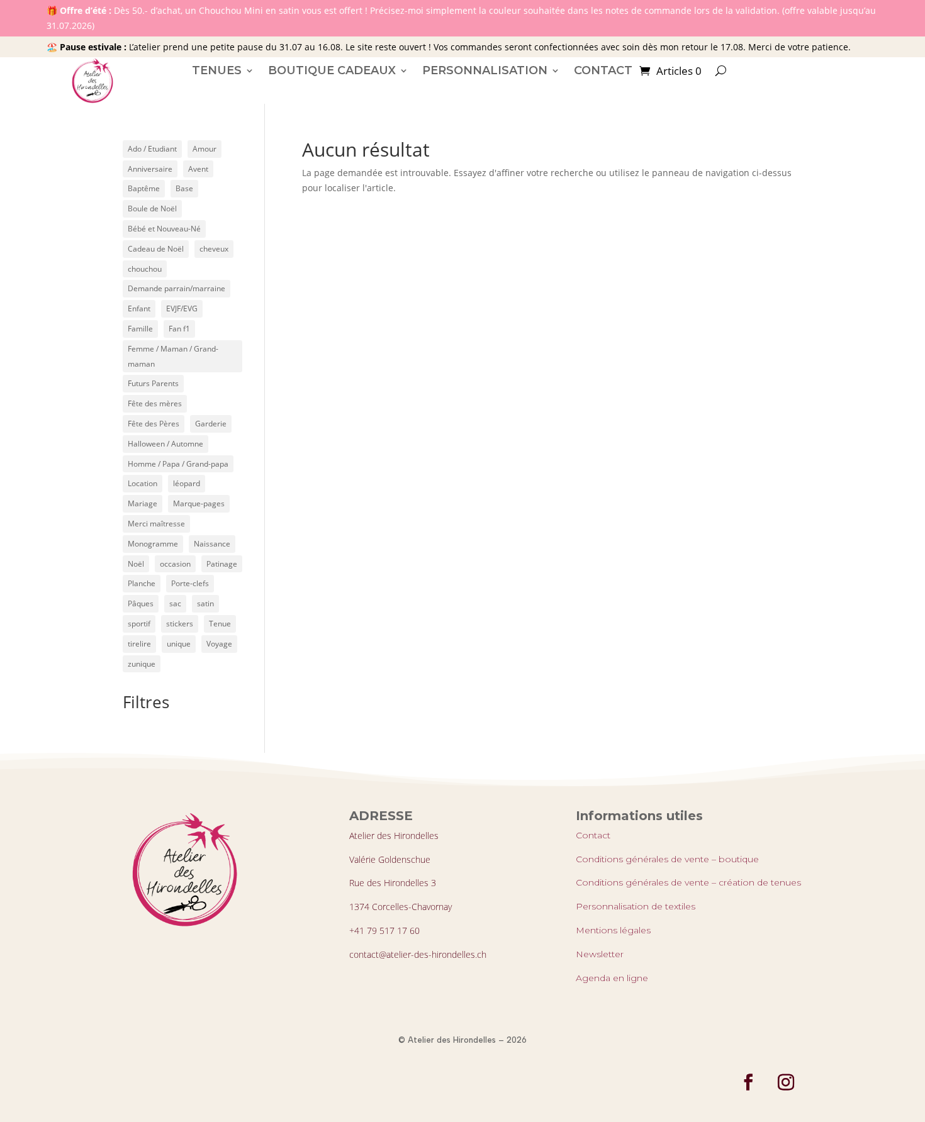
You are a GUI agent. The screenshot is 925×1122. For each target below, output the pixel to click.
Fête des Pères (153, 423)
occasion (175, 563)
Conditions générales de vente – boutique (667, 859)
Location (142, 483)
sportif (139, 623)
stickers (179, 623)
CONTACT (603, 70)
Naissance (212, 543)
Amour (204, 148)
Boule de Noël (152, 208)
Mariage (142, 503)
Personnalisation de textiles (635, 906)
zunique (141, 663)
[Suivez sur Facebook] (748, 1082)
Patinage (221, 563)
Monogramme (153, 543)
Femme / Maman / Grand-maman (173, 356)
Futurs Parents (153, 383)
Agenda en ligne (612, 978)
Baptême (144, 188)
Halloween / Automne (165, 443)
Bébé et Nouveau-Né (164, 228)
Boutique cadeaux (332, 70)
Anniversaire (150, 169)
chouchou (145, 269)
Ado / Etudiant (152, 148)
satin (205, 603)
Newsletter (600, 954)
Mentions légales (613, 930)
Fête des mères (155, 403)
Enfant (139, 308)
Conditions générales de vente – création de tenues (688, 882)
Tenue (220, 623)
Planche (141, 583)
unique (179, 643)
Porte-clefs (190, 583)
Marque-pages (199, 503)
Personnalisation (484, 70)
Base (184, 188)
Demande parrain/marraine (176, 288)
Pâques (141, 603)
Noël (136, 563)
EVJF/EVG (182, 308)
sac (175, 603)
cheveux (213, 248)
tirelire (139, 643)
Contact (593, 835)
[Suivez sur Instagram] (786, 1082)
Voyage (219, 643)
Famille (140, 328)
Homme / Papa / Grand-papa (178, 463)
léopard (186, 483)
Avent (198, 169)
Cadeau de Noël (156, 248)
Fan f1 (179, 328)
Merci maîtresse (156, 523)
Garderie (211, 423)
